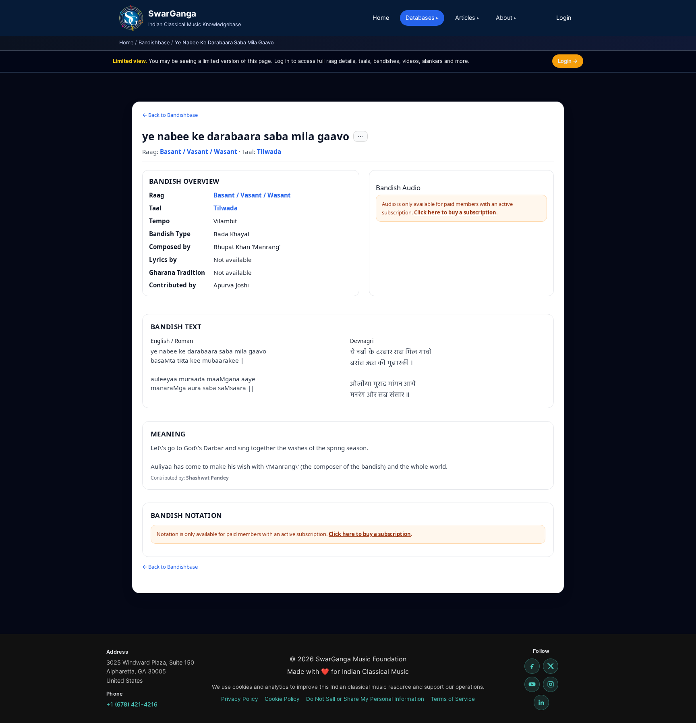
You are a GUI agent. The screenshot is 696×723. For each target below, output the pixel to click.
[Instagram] (550, 684)
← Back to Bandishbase (170, 114)
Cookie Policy (282, 699)
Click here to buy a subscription (455, 212)
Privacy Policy (239, 699)
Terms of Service (453, 699)
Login (563, 17)
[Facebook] (532, 666)
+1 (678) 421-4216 (131, 704)
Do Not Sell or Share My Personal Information (365, 699)
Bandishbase (154, 42)
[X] (550, 666)
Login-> (568, 61)
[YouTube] (532, 684)
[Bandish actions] (360, 136)
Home (381, 17)
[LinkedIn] (541, 702)
